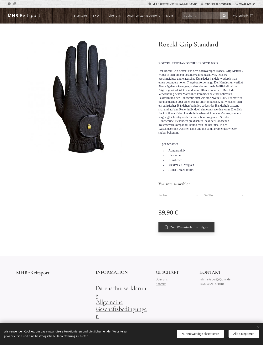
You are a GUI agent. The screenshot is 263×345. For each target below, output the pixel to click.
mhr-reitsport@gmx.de (218, 3)
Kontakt (161, 284)
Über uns (162, 279)
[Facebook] (9, 4)
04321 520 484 (247, 3)
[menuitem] (81, 15)
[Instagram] (15, 4)
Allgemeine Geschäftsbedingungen (121, 309)
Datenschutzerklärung (121, 291)
